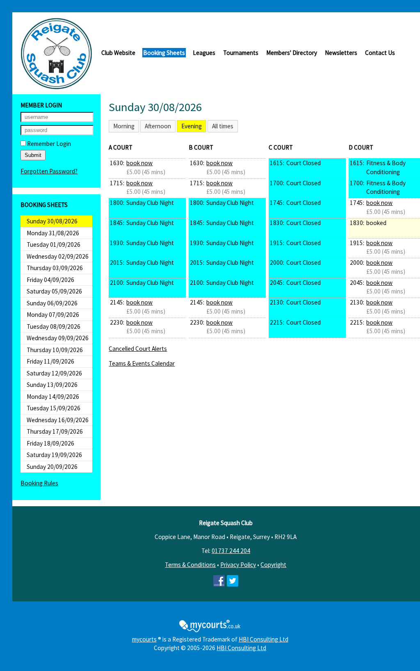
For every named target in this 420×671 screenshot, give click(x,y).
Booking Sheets (164, 53)
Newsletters (341, 53)
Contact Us (380, 53)
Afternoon (158, 126)
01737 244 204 (231, 551)
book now (139, 163)
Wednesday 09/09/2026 (58, 338)
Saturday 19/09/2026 (54, 455)
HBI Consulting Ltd (263, 639)
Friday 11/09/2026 (50, 361)
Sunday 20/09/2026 (52, 467)
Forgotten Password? (49, 171)
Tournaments (240, 53)
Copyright (273, 565)
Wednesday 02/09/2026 (58, 256)
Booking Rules (39, 483)
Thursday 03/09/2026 (55, 268)
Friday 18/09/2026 (50, 443)
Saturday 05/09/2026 (54, 291)
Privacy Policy (238, 565)
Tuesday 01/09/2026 (53, 244)
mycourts (144, 639)
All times (222, 126)
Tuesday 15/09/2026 (53, 408)
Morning (124, 126)
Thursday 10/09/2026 (55, 350)
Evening (191, 126)
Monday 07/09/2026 (53, 314)
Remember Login (48, 144)
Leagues (204, 53)
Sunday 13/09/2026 (52, 385)
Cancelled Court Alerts (138, 349)
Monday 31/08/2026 (53, 233)
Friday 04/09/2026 (50, 280)
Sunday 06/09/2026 (52, 303)
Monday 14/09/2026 (53, 396)
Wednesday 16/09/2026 (58, 420)
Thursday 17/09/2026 (55, 431)
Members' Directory (291, 53)
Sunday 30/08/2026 (52, 221)
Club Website (118, 53)
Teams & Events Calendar (142, 363)
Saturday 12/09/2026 (54, 373)
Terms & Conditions (190, 565)
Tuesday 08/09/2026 (53, 326)
